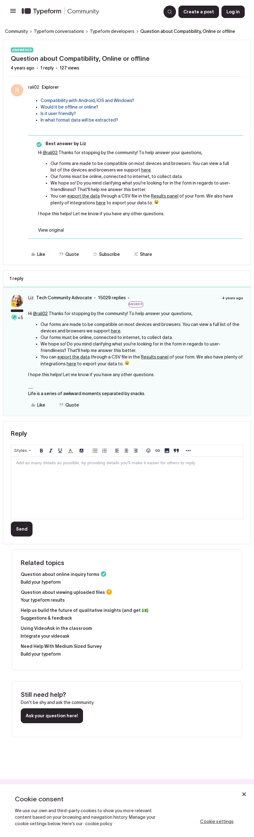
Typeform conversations (59, 31)
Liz (31, 297)
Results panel (164, 196)
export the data (83, 196)
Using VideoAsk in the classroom (56, 628)
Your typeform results (43, 600)
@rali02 (50, 152)
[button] (13, 13)
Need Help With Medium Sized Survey (61, 646)
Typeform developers (112, 31)
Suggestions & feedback (46, 618)
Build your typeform (41, 582)
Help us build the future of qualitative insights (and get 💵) (84, 610)
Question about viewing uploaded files (63, 592)
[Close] (244, 794)
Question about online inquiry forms (60, 574)
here (146, 169)
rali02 (33, 87)
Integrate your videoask (45, 636)
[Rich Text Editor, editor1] (127, 488)
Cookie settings (217, 821)
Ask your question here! (52, 715)
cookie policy (98, 823)
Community (16, 31)
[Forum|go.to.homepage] (89, 11)
